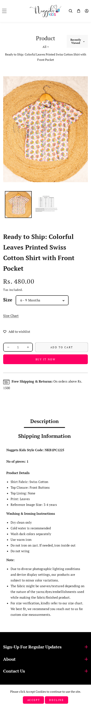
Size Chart (11, 315)
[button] (4, 10)
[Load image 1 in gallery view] (18, 204)
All (44, 47)
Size (7, 300)
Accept (33, 700)
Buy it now (46, 359)
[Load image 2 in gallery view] (46, 204)
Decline (56, 700)
